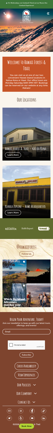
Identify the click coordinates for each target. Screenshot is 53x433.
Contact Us (24, 402)
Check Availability (26, 366)
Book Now (27, 426)
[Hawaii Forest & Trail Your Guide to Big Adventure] (26, 16)
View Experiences (26, 375)
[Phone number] (5, 13)
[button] (48, 13)
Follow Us (26, 254)
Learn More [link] (13, 155)
